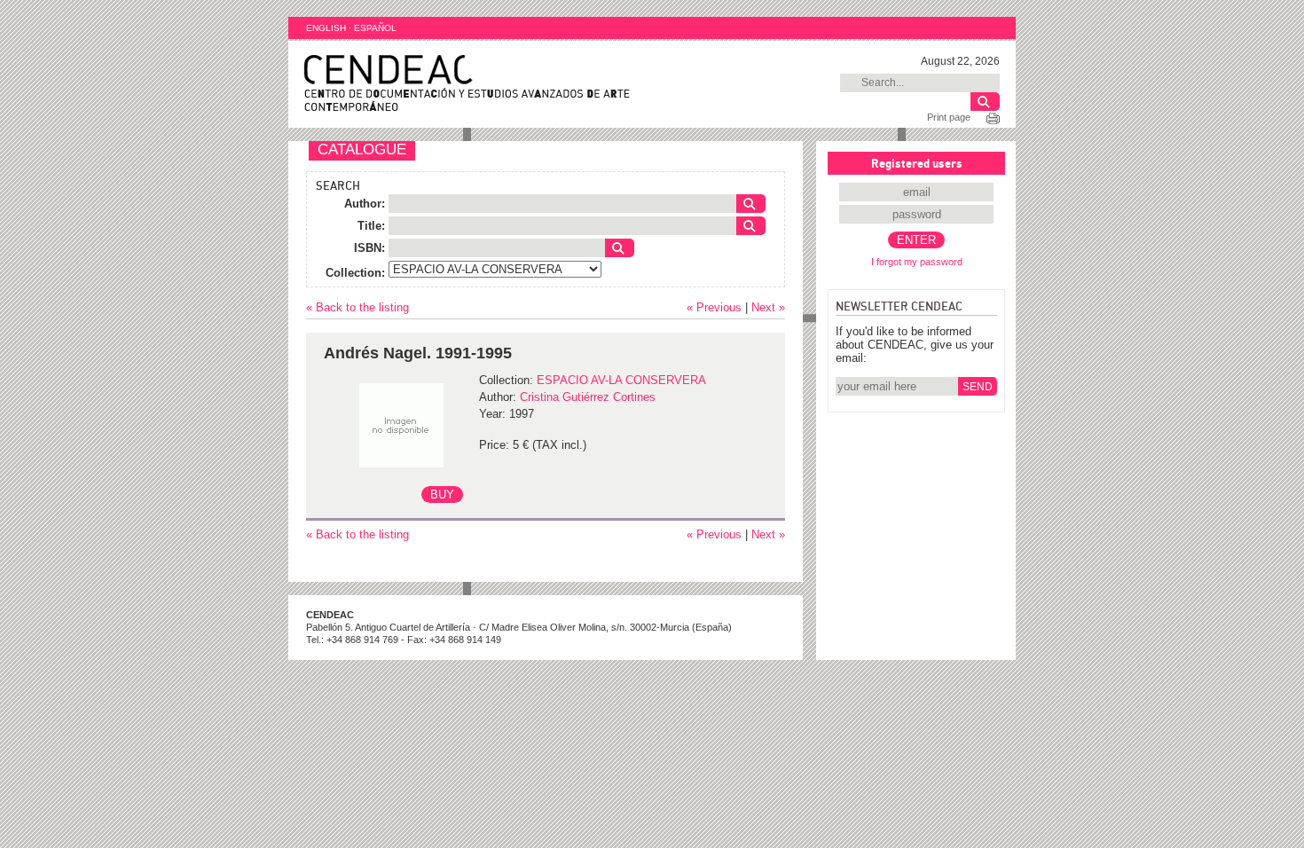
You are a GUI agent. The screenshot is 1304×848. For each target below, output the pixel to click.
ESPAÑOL (375, 28)
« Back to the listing (357, 307)
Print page (948, 117)
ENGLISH (326, 28)
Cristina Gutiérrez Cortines (588, 397)
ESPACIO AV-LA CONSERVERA (621, 380)
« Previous (714, 307)
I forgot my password (916, 261)
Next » (768, 307)
